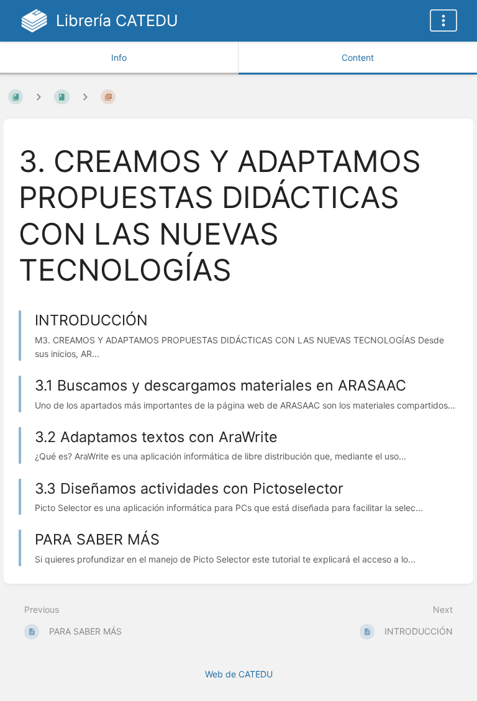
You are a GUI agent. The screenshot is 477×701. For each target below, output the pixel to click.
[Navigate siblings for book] (38, 96)
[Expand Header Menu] (443, 20)
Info (119, 57)
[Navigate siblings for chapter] (85, 96)
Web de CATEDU (239, 674)
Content (358, 57)
